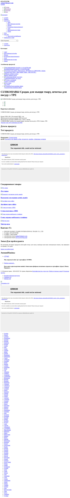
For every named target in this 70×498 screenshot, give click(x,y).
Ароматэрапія (13, 137)
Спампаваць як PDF (16, 122)
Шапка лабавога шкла (10, 75)
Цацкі (9, 31)
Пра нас (6, 34)
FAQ (5, 33)
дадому (6, 17)
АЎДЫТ (6, 256)
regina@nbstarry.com (7, 3)
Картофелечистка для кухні (40, 271)
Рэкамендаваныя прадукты (12, 275)
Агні (9, 28)
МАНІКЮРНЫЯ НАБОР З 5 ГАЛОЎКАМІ (16, 69)
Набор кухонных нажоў (56, 271)
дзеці (9, 22)
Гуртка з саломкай (9, 81)
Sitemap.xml (7, 278)
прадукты (7, 21)
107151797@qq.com (21, 237)
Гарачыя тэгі (7, 277)
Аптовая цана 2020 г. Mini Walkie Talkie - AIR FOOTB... (20, 72)
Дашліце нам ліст (6, 122)
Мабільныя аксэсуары (14, 30)
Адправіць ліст (5, 283)
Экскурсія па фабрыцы (14, 36)
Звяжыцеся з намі (9, 37)
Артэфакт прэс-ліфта (8, 204)
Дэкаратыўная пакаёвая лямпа (13, 87)
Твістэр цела (5, 224)
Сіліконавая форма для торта (12, 78)
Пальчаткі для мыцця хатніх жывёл (14, 198)
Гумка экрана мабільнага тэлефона (14, 217)
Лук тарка (7, 84)
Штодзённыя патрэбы (14, 24)
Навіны (6, 19)
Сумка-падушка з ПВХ (9, 211)
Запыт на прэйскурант (7, 249)
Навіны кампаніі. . (9, 263)
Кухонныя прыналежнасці (15, 27)
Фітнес (10, 25)
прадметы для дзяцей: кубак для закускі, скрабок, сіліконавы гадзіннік (25, 139)
